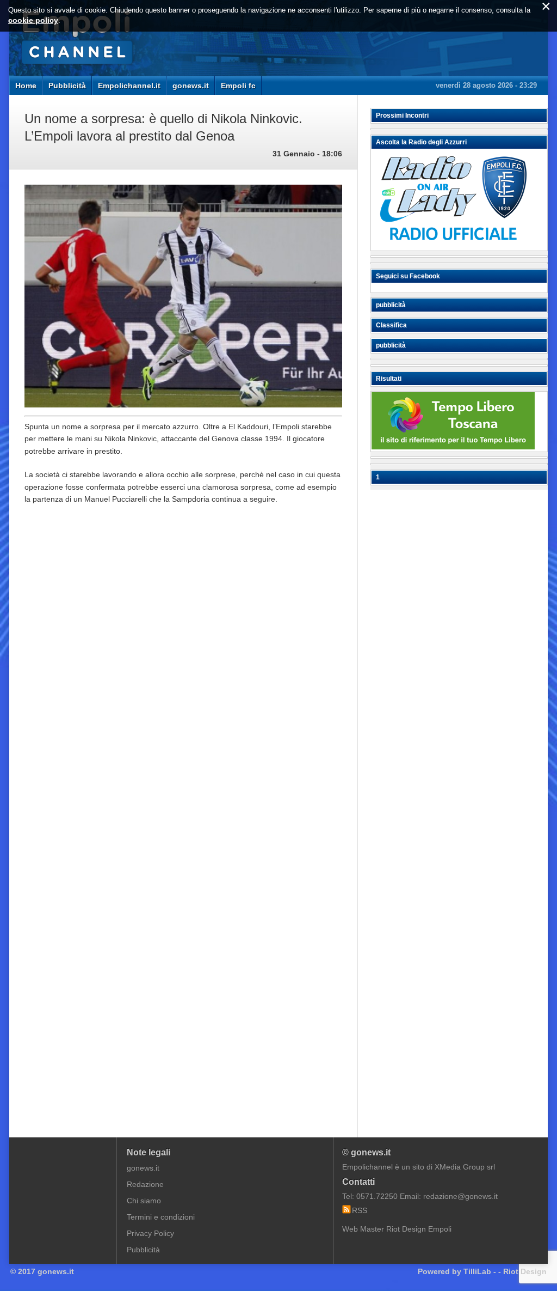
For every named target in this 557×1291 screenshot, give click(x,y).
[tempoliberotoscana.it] (453, 446)
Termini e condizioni (161, 1217)
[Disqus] (183, 677)
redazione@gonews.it (460, 1196)
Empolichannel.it (129, 85)
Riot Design (525, 1271)
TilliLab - (479, 1271)
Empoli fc (238, 85)
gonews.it (190, 85)
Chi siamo (144, 1200)
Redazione (145, 1184)
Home (25, 85)
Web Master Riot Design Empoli (396, 1229)
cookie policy (33, 20)
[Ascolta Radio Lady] (453, 245)
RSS (359, 1210)
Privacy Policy (150, 1233)
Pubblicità (67, 85)
